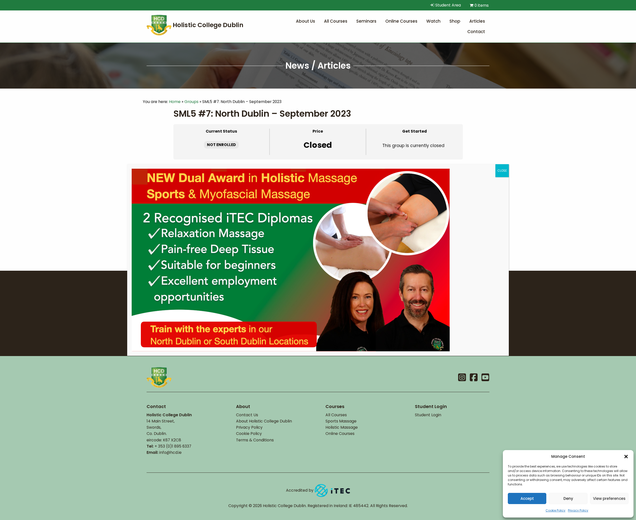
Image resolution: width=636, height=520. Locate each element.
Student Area (447, 5)
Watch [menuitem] (433, 21)
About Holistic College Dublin (264, 421)
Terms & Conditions (255, 440)
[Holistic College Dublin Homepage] (196, 24)
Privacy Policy (578, 510)
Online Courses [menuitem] (401, 21)
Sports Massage (341, 421)
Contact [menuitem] (476, 32)
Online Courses (340, 433)
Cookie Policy (555, 510)
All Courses (336, 415)
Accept (527, 498)
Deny (568, 498)
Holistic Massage (341, 427)
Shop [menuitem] (454, 21)
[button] (626, 456)
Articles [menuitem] (477, 21)
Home (175, 101)
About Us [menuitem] (305, 21)
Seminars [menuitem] (366, 21)
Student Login (428, 415)
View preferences (609, 498)
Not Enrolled (221, 144)
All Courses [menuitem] (335, 21)
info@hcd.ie (170, 452)
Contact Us (247, 415)
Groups (191, 101)
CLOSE (502, 170)
